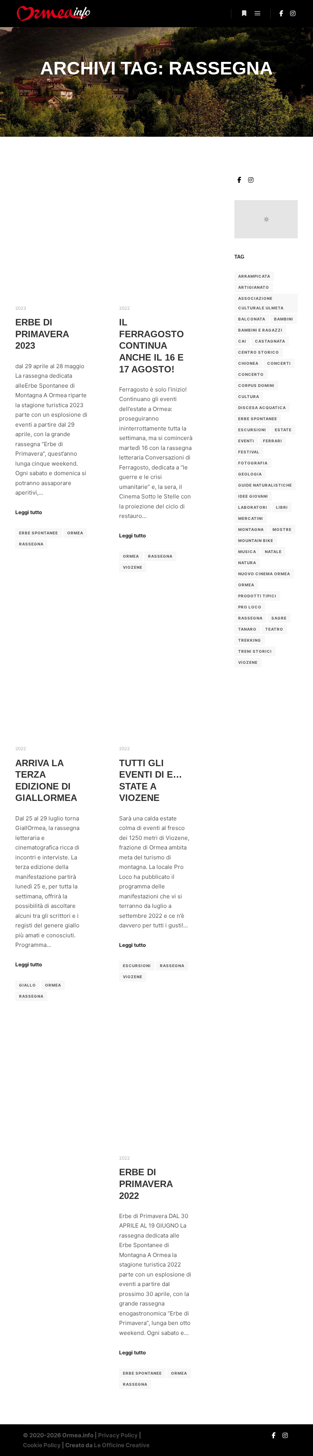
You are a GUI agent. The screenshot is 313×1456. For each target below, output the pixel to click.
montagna (251, 529)
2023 (20, 308)
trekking (249, 640)
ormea (75, 533)
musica (247, 551)
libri (282, 507)
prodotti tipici (257, 596)
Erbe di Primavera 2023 (42, 334)
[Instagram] (293, 13)
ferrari (272, 440)
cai (242, 341)
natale (273, 551)
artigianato (253, 287)
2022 (124, 308)
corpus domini (256, 385)
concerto (251, 374)
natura (247, 562)
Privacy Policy (118, 1435)
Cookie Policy (42, 1445)
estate (283, 429)
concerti (279, 363)
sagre (279, 618)
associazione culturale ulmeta (261, 303)
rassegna (31, 544)
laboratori (252, 507)
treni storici (255, 651)
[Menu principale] (258, 13)
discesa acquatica (262, 407)
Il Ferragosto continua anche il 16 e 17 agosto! (151, 345)
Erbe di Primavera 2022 (146, 1183)
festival (249, 452)
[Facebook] (281, 13)
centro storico (258, 352)
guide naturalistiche (265, 485)
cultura (248, 396)
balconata (251, 319)
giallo (27, 985)
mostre (282, 529)
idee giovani (253, 496)
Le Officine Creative (122, 1445)
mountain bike (255, 540)
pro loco (249, 607)
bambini (283, 319)
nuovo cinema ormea (264, 573)
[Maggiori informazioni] (244, 13)
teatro (274, 629)
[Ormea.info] (53, 13)
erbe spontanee (38, 533)
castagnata (270, 341)
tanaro (247, 629)
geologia (250, 474)
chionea (248, 363)
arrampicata (254, 276)
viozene (132, 567)
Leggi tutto (28, 512)
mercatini (250, 518)
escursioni (137, 965)
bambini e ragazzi (260, 330)
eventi (246, 440)
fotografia (253, 463)
